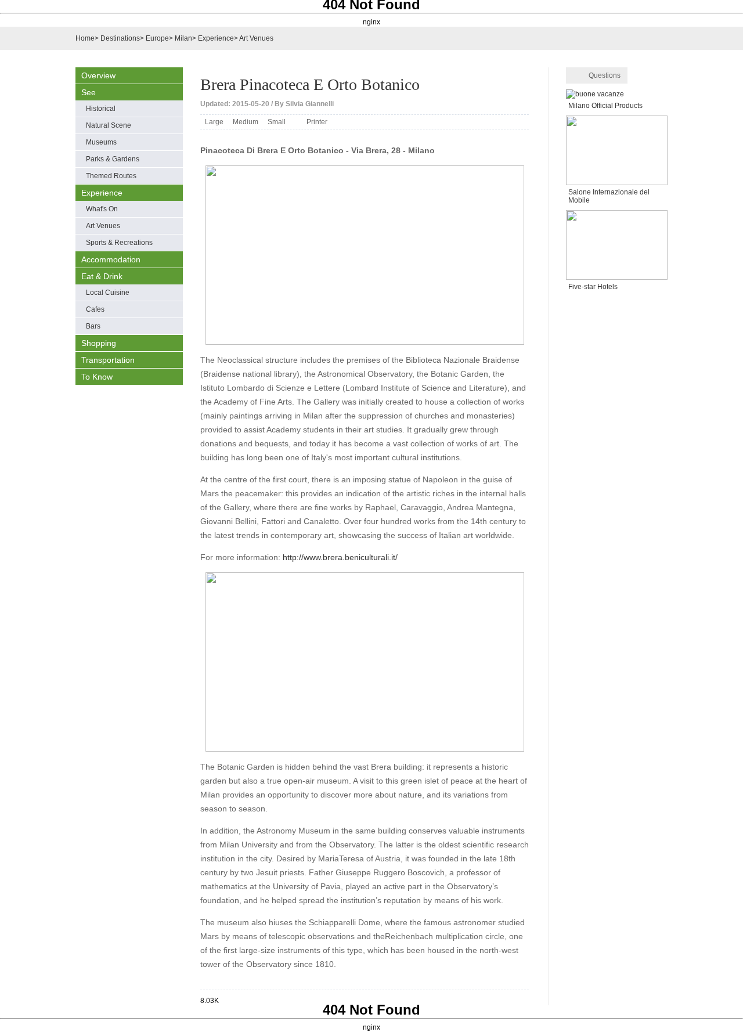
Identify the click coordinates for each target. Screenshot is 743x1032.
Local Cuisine (107, 292)
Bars (93, 326)
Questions (605, 75)
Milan (183, 38)
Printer (316, 122)
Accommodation (110, 259)
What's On (102, 209)
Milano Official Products (605, 106)
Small (277, 122)
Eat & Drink (101, 276)
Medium (245, 122)
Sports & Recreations (119, 243)
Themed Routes (111, 176)
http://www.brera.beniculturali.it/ (340, 557)
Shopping (98, 343)
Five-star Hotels (593, 287)
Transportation (108, 360)
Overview (98, 75)
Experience (216, 38)
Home (85, 38)
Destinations (120, 38)
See (88, 92)
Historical (101, 108)
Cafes (95, 309)
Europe (157, 38)
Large (214, 122)
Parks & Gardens (112, 159)
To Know (97, 376)
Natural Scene (108, 125)
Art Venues (256, 38)
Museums (101, 142)
